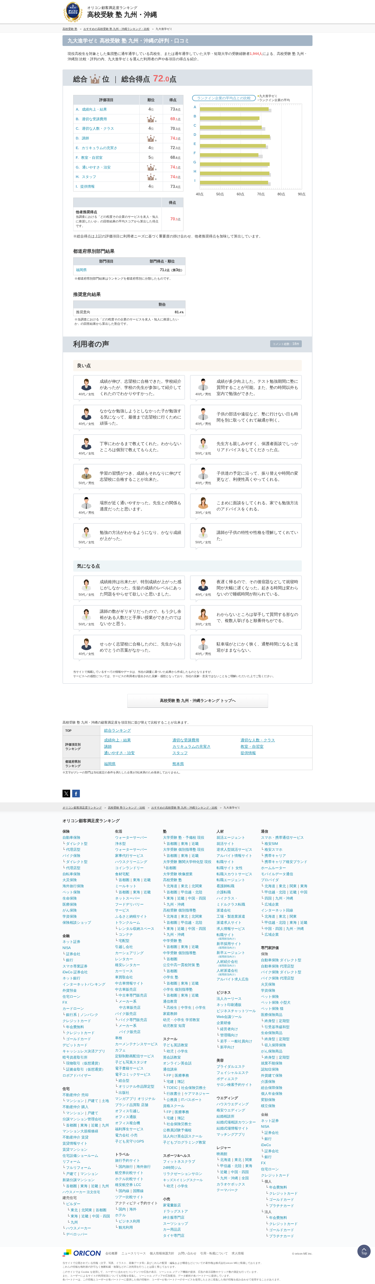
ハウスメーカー (78, 1228)
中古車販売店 (125, 989)
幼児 (170, 1051)
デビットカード (75, 1045)
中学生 (186, 1007)
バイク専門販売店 (133, 1020)
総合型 (124, 1080)
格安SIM (271, 844)
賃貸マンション (75, 1149)
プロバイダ (270, 880)
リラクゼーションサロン (182, 1174)
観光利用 (126, 1227)
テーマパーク (227, 1190)
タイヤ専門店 (173, 1235)
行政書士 (174, 1093)
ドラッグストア (175, 1211)
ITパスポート (191, 1100)
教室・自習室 (92, 157)
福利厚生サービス (129, 1129)
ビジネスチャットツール (236, 1011)
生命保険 (69, 898)
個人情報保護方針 (162, 1253)
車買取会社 (124, 977)
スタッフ (89, 177)
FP (169, 1075)
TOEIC (172, 1088)
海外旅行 (143, 1167)
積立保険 (268, 1106)
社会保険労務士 (193, 1088)
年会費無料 (75, 1027)
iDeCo (266, 1145)
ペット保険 (71, 892)
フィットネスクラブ (179, 1161)
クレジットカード (76, 1021)
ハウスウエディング (233, 1104)
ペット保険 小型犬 (276, 1002)
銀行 (69, 960)
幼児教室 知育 (174, 1026)
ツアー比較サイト (129, 1197)
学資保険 (69, 916)
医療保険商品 (271, 1015)
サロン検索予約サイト (234, 1085)
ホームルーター (273, 868)
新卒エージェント (231, 954)
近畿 (94, 1125)
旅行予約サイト (127, 1160)
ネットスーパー (127, 898)
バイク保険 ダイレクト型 (281, 972)
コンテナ (126, 934)
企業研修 (224, 1023)
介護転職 (224, 892)
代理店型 (73, 849)
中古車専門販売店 (133, 995)
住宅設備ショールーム (80, 1156)
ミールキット (125, 886)
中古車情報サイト (129, 983)
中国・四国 (101, 1216)
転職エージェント (231, 880)
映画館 (222, 1154)
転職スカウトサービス (234, 874)
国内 (122, 1209)
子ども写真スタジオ (131, 1062)
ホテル (120, 1215)
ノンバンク (89, 1015)
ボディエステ (227, 1079)
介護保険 (268, 1081)
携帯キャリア (275, 856)
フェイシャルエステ (233, 1073)
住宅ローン (71, 996)
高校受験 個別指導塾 (179, 910)
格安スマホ (273, 849)
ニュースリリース (133, 1253)
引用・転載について (214, 1253)
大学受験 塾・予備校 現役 (183, 837)
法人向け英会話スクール (182, 1136)
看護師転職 (225, 886)
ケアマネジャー (196, 1093)
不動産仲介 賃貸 (75, 1137)
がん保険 (69, 910)
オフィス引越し (127, 1111)
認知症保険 (270, 1069)
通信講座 (170, 1069)
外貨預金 (69, 990)
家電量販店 (172, 1205)
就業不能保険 (271, 1063)
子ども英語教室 (175, 1045)
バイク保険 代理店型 (277, 978)
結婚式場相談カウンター (236, 1122)
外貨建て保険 (271, 1075)
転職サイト (225, 862)
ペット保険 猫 (272, 1008)
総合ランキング (117, 730)
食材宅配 (122, 874)
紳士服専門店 (173, 1217)
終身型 (270, 1021)
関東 (248, 1160)
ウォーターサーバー (131, 837)
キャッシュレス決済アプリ (83, 1051)
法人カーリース (229, 999)
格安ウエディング (231, 1110)
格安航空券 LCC (128, 1185)
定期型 (284, 1021)
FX (64, 1002)
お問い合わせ (187, 1253)
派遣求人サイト (229, 922)
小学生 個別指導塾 (178, 989)
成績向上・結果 (94, 109)
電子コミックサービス (133, 1074)
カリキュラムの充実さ (99, 148)
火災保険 (69, 880)
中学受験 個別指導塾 (179, 953)
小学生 (200, 1007)
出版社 (124, 1092)
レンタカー (124, 959)
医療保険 (69, 904)
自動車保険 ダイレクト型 (281, 960)
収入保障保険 (275, 1045)
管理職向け (229, 1035)
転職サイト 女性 (230, 868)
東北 (74, 1210)
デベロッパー (77, 1234)
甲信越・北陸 (191, 892)
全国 (245, 1178)
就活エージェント (231, 837)
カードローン (73, 1008)
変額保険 (268, 1100)
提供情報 (87, 186)
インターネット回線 (277, 910)
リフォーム (71, 1161)
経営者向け (229, 1029)
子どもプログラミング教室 (184, 1142)
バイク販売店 (125, 1014)
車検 (118, 1038)
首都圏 (71, 1125)
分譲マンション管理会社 (82, 1119)
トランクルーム (127, 922)
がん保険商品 (271, 1051)
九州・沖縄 (175, 904)
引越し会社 (124, 947)
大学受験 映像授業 (178, 874)
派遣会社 (224, 910)
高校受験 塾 (172, 880)
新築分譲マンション (78, 1180)
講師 (85, 138)
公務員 (172, 1100)
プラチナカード (281, 1206)
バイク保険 (71, 856)
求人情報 (238, 1253)
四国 (268, 898)
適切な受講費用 (94, 119)
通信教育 (170, 1001)
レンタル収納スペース (136, 929)
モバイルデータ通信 (277, 874)
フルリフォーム (78, 1168)
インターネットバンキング (83, 984)
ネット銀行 (71, 978)
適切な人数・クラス (98, 128)
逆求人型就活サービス (234, 849)
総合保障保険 (271, 1088)
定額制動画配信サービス (134, 1056)
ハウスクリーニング (131, 862)
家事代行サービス (129, 856)
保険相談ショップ (76, 922)
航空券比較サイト (129, 1173)
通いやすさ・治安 (96, 167)
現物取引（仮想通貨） (84, 1063)
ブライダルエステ (231, 1066)
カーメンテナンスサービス (136, 1044)
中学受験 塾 (172, 941)
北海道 (172, 886)
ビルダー (73, 1204)
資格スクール (173, 1106)
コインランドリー (129, 868)
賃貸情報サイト (75, 1143)
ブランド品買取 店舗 (131, 1105)
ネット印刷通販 (229, 1005)
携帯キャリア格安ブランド (286, 862)
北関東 (86, 1210)
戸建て (93, 1101)
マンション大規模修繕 (80, 1131)
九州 (105, 1125)
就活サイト (225, 844)
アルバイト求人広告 (233, 979)
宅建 (170, 1081)
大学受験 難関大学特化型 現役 (187, 862)
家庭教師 (170, 1014)
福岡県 (81, 270)
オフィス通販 (125, 1117)
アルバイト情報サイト (234, 856)
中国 (303, 892)
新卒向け (227, 1047)
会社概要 (111, 1253)
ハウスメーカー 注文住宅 (81, 1192)
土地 (105, 1101)
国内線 (124, 1191)
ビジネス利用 (129, 1221)
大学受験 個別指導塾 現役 (183, 849)
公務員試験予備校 (177, 1130)
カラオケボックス (231, 1184)
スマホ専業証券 (75, 966)
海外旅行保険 (73, 886)
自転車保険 (71, 874)
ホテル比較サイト (129, 1179)
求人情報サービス (231, 929)
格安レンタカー (127, 965)
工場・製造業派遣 (231, 916)
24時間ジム (172, 1168)
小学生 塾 (170, 977)
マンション (75, 1101)
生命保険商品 (271, 1033)
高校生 (172, 1007)
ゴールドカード (78, 1039)
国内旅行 (126, 1167)
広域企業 (272, 904)
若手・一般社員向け (236, 1041)
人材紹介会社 (227, 963)
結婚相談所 (225, 1116)
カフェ (120, 1050)
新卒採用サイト (229, 945)
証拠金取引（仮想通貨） (85, 1069)
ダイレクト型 (77, 844)
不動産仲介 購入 (75, 1107)
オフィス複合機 (127, 1123)
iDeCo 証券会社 (75, 972)
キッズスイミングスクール (183, 1180)
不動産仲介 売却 (75, 1095)
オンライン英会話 (177, 1063)
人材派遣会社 (227, 972)
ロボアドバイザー (76, 1075)
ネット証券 (71, 942)
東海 (84, 1125)
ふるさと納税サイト (131, 916)
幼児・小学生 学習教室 (181, 1020)
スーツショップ (175, 1223)
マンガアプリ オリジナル (135, 1099)
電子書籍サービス (129, 1068)
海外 (132, 1209)
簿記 (180, 1081)
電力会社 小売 (126, 1135)
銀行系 (71, 1015)
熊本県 (178, 764)
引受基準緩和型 (277, 1027)
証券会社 (73, 954)
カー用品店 (172, 1229)
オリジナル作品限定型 (136, 1086)
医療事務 (182, 1075)
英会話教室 (172, 1057)
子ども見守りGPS (129, 1141)
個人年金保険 (271, 1093)
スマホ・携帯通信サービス (282, 837)
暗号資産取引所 (75, 1057)
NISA (66, 948)
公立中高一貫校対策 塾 (181, 965)
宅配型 (124, 941)
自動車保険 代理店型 (277, 966)
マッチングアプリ (231, 1134)
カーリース (124, 971)
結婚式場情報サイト (233, 1128)
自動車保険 (71, 837)
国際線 (138, 1191)
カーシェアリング (129, 953)
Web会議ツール (229, 1017)
